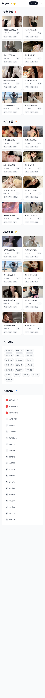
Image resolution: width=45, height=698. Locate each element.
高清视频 (9, 360)
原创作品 (35, 375)
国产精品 (9, 351)
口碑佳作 (19, 365)
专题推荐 (9, 379)
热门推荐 (9, 355)
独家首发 (29, 360)
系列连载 (29, 370)
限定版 (8, 375)
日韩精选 (29, 351)
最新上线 (19, 355)
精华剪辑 (19, 370)
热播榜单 (9, 365)
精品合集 (29, 355)
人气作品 (29, 365)
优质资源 (9, 370)
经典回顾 (19, 360)
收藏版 (17, 375)
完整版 (26, 375)
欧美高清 (19, 351)
